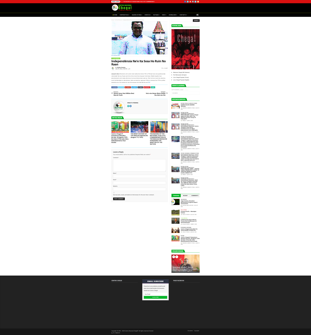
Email (115, 180)
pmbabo (184, 120)
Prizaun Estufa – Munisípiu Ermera (188, 212)
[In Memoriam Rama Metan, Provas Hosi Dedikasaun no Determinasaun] (175, 221)
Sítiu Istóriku (184, 209)
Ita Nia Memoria (118, 20)
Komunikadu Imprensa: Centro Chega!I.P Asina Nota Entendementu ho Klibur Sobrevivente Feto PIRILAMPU (190, 128)
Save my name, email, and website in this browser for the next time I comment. (133, 195)
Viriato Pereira (121, 68)
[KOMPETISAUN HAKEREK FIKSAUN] (175, 106)
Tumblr (140, 87)
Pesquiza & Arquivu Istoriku (191, 103)
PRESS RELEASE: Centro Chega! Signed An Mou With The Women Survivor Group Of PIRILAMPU (189, 117)
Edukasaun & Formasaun (190, 153)
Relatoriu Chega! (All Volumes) (181, 72)
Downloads (172, 15)
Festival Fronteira (189, 136)
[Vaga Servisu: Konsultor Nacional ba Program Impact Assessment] (175, 202)
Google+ (128, 87)
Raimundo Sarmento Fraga (188, 108)
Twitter (122, 87)
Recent (185, 195)
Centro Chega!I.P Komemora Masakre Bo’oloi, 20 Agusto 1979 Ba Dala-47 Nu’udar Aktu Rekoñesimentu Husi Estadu (120, 138)
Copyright (196, 331)
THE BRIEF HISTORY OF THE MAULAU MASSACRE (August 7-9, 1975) (139, 135)
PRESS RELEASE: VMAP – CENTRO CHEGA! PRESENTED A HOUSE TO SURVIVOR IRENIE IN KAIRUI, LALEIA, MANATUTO (190, 171)
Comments (194, 195)
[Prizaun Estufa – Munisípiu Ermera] (175, 212)
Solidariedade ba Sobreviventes (187, 113)
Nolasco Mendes (186, 224)
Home (115, 15)
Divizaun (182, 103)
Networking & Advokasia (186, 137)
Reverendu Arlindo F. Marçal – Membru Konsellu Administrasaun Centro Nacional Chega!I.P (185, 269)
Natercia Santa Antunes (187, 205)
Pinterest (147, 87)
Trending (176, 195)
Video (163, 15)
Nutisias (155, 15)
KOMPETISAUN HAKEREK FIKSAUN (188, 105)
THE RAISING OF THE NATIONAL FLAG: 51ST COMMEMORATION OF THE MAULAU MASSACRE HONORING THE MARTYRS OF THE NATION (144, 1)
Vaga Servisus (184, 199)
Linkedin (135, 87)
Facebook (115, 87)
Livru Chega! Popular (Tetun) (181, 77)
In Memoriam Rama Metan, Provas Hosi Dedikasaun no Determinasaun (189, 221)
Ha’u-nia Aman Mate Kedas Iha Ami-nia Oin (155, 93)
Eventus (147, 15)
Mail (154, 87)
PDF (149, 82)
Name (115, 173)
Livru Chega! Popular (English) (181, 80)
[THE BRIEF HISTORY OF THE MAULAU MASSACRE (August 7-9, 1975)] (139, 127)
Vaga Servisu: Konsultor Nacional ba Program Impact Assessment (189, 202)
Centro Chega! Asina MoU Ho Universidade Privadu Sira (189, 229)
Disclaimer (190, 331)
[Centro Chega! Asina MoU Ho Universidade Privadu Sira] (175, 230)
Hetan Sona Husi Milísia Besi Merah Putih (124, 93)
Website (115, 186)
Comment (116, 158)
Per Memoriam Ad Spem (180, 75)
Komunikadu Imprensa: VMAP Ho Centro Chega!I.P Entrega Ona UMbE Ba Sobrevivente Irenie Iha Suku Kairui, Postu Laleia (189, 182)
